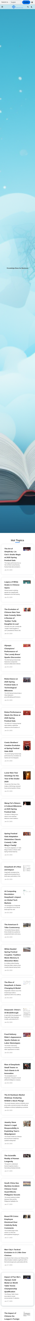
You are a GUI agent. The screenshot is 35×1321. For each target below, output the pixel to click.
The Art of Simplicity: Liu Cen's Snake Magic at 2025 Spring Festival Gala (12, 554)
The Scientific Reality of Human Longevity (11, 1158)
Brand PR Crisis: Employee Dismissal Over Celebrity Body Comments (11, 1222)
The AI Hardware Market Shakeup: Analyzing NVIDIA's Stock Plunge (14, 1098)
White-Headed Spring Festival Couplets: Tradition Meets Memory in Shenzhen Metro (12, 955)
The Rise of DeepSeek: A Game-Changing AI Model (12, 985)
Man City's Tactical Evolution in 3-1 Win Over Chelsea (15, 1252)
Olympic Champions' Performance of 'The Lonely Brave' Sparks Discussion (12, 651)
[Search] (28, 7)
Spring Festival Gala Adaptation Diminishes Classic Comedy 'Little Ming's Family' (12, 839)
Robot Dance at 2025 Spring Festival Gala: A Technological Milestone (11, 685)
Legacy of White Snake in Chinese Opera (11, 585)
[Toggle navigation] (2, 7)
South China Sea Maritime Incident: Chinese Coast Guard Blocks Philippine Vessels (12, 1189)
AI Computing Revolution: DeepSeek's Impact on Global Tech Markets (12, 897)
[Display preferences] (32, 7)
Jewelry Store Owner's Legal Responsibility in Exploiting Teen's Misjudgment (11, 1128)
